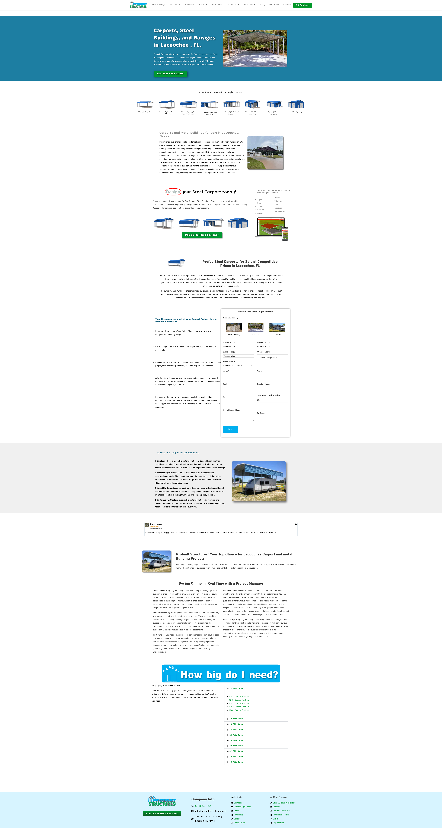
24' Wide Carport (237, 735)
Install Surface (229, 361)
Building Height (229, 352)
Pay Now (287, 4)
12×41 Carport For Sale (239, 710)
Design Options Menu (269, 4)
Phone (260, 371)
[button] (144, 529)
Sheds (201, 4)
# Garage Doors (263, 352)
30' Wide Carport (237, 746)
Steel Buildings (158, 4)
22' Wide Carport (237, 729)
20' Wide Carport (237, 724)
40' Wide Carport (237, 762)
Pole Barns (189, 4)
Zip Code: (261, 413)
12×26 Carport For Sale (239, 700)
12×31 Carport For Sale (239, 703)
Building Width (229, 342)
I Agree (379, 821)
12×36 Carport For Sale (239, 707)
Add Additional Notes (231, 410)
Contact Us (231, 4)
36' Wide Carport (237, 757)
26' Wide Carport (237, 740)
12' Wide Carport (237, 688)
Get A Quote (217, 4)
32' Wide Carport (237, 751)
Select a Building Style (231, 318)
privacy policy (429, 821)
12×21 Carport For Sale (239, 696)
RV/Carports (175, 4)
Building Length (263, 342)
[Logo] (138, 4)
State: (225, 397)
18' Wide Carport (237, 719)
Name (226, 371)
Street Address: (263, 384)
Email (226, 384)
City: (258, 400)
